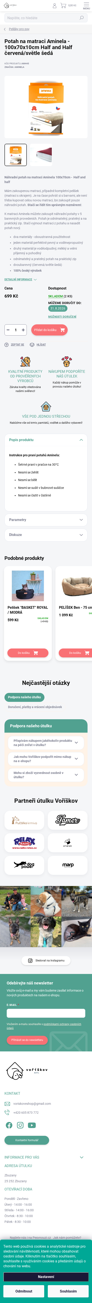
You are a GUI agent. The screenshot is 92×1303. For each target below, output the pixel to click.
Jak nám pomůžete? (67, 1237)
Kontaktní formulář (26, 1140)
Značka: (14, 67)
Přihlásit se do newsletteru (27, 1040)
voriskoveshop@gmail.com (32, 1103)
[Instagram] (19, 1124)
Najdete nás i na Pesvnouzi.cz (30, 1237)
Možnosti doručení (62, 316)
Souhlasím (68, 1291)
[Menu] (86, 5)
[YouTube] (32, 1124)
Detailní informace (18, 279)
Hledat (82, 17)
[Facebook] (8, 1124)
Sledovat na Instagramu (50, 960)
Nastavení (46, 1277)
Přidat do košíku (45, 330)
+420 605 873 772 (26, 1112)
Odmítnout (23, 1291)
